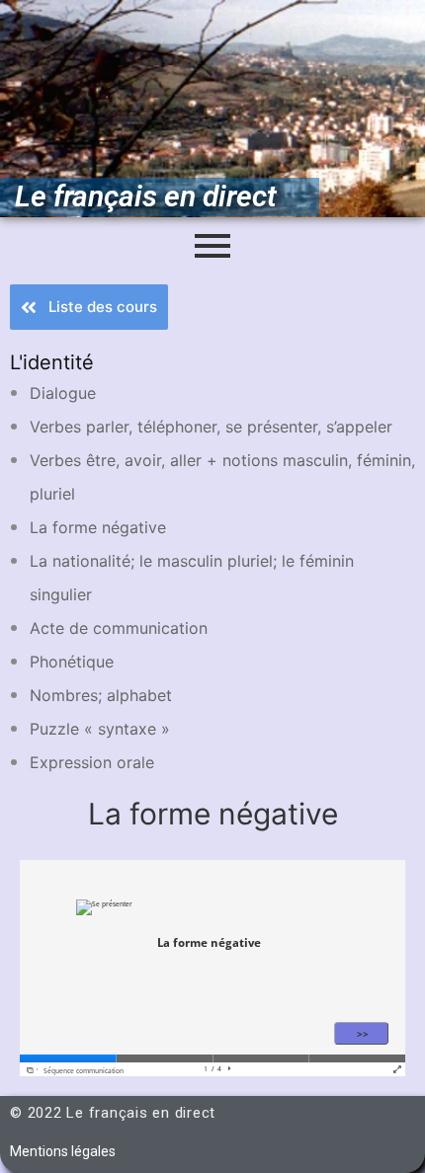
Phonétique (72, 661)
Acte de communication (119, 628)
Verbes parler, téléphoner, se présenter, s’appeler (211, 426)
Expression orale (92, 762)
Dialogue (63, 393)
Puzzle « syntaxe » (100, 729)
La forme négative (98, 527)
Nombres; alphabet (101, 695)
